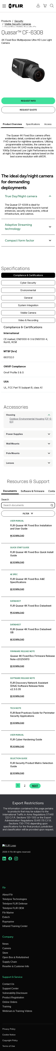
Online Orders (9, 1002)
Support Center (10, 988)
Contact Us (8, 984)
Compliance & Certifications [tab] (28, 275)
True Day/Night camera (21, 196)
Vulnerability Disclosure (14, 993)
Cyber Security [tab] (28, 282)
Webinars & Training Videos (17, 1011)
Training (6, 1006)
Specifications (33, 124)
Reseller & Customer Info (15, 966)
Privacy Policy (8, 1029)
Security (18, 20)
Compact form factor (19, 240)
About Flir (7, 894)
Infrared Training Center (14, 926)
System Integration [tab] (28, 305)
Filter (26, 513)
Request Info (28, 101)
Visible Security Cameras (17, 23)
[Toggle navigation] (4, 6)
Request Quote (28, 110)
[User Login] (36, 6)
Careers (6, 948)
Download (18, 536)
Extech (6, 917)
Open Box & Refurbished (15, 957)
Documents (10, 490)
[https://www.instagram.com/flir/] (16, 859)
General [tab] (28, 297)
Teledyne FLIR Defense (14, 903)
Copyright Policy (10, 1040)
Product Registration (13, 997)
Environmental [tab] (28, 290)
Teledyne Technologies (14, 899)
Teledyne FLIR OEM (13, 908)
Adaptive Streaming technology (18, 226)
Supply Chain (9, 962)
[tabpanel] (28, 358)
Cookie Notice (9, 1034)
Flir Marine (8, 912)
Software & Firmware (32, 491)
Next (35, 786)
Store (5, 953)
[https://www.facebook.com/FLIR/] (10, 859)
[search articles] (52, 505)
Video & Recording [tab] (28, 320)
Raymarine (8, 921)
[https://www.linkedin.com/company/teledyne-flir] (4, 859)
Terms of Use (8, 1046)
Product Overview (12, 124)
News (5, 944)
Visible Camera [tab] (28, 312)
